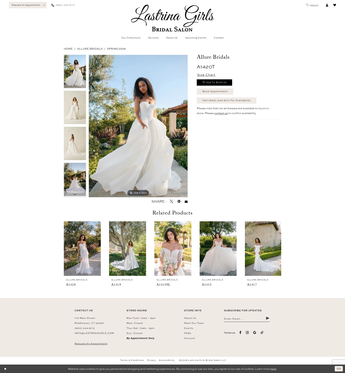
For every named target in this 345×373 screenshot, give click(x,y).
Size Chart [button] (206, 75)
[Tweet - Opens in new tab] (171, 201)
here (273, 369)
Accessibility (167, 360)
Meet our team (194, 323)
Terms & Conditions (132, 360)
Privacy (151, 360)
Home (68, 49)
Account (189, 338)
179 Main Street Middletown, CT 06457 (89, 320)
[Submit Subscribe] (268, 318)
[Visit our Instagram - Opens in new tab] (247, 332)
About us (190, 318)
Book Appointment (215, 91)
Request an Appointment (91, 343)
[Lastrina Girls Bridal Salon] (172, 18)
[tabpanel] (75, 73)
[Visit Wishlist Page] (335, 5)
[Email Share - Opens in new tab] (186, 201)
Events (188, 328)
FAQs (187, 333)
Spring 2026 (116, 49)
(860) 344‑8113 (85, 328)
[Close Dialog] (5, 369)
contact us (221, 113)
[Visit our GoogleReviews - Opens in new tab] (254, 332)
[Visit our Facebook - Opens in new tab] (240, 332)
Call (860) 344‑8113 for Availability (227, 100)
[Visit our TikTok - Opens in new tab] (262, 332)
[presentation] (82, 248)
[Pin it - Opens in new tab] (179, 201)
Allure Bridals (90, 49)
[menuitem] (27, 5)
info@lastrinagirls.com (94, 333)
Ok (339, 368)
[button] (327, 5)
